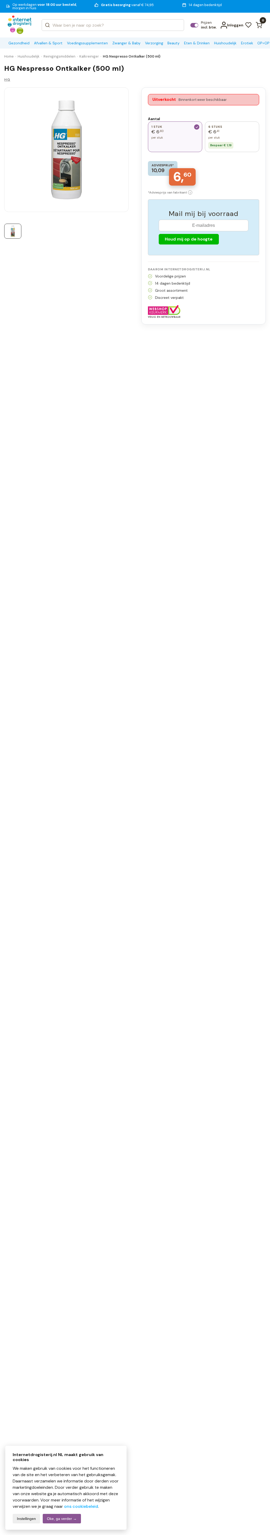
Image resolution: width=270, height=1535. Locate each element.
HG (7, 79)
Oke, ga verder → (62, 1519)
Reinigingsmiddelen (59, 56)
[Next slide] (119, 151)
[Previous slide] (13, 151)
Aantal (154, 118)
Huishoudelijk (29, 56)
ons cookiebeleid (81, 1506)
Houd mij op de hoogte (189, 239)
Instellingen (26, 1519)
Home (9, 56)
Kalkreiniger (89, 56)
